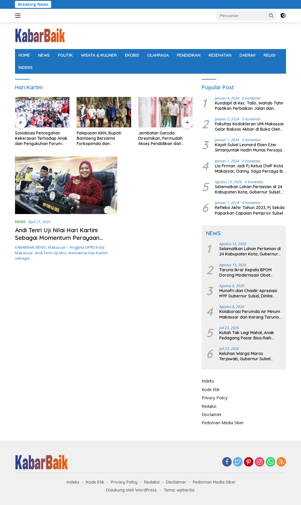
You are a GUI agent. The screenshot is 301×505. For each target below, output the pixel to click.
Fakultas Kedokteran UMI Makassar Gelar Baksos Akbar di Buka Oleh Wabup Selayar (249, 126)
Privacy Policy (215, 397)
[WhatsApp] (270, 462)
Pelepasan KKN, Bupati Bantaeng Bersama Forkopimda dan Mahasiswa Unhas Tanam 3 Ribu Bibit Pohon (103, 138)
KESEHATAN (220, 55)
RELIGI (269, 55)
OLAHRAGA (158, 55)
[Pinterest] (248, 462)
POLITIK (65, 55)
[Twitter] (238, 462)
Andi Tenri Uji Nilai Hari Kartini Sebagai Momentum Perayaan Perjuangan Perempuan (57, 237)
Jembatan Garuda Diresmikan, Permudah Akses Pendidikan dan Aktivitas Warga (160, 138)
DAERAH (247, 55)
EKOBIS (132, 55)
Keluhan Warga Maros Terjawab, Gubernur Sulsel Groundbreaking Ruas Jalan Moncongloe (247, 356)
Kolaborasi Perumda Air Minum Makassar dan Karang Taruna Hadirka (249, 314)
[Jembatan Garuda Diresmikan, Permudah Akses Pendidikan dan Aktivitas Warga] (165, 112)
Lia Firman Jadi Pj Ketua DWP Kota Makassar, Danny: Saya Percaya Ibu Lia (250, 168)
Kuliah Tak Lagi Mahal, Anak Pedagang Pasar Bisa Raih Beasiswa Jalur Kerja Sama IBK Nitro (250, 335)
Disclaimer (212, 414)
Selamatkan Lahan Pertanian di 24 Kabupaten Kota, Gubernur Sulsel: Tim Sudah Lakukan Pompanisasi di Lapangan (250, 189)
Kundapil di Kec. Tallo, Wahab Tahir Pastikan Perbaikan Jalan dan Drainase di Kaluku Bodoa (249, 105)
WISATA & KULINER (99, 55)
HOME (24, 55)
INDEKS (26, 67)
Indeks (208, 381)
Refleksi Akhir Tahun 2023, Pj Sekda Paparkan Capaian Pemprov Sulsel (250, 210)
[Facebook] (227, 462)
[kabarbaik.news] (40, 35)
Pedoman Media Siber (223, 422)
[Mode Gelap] (283, 16)
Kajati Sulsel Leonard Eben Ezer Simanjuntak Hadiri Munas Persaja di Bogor (248, 147)
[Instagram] (259, 462)
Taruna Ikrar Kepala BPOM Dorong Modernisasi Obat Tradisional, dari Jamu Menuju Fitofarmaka (248, 272)
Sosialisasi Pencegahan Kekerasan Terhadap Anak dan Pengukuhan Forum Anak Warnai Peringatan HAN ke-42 (41, 138)
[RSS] (281, 462)
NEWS (44, 55)
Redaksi (209, 406)
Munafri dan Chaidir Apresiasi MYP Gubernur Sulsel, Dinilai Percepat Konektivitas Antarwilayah (248, 293)
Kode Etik (211, 389)
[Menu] (19, 16)
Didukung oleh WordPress (131, 490)
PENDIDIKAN (188, 55)
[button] (271, 15)
